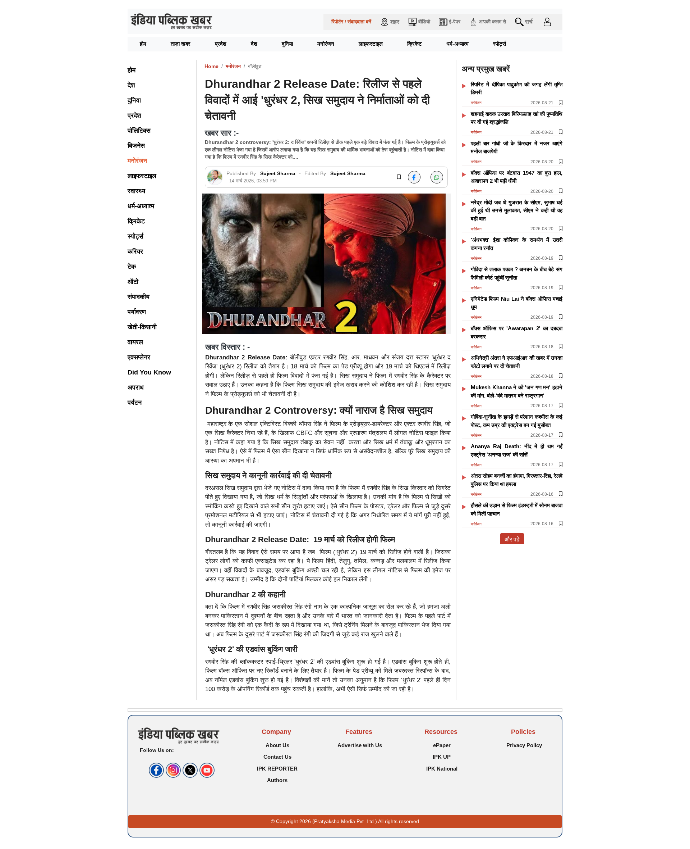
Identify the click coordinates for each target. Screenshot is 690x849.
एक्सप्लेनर (139, 357)
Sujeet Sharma (278, 173)
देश (254, 44)
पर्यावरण (137, 311)
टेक (132, 266)
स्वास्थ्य (136, 191)
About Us (277, 745)
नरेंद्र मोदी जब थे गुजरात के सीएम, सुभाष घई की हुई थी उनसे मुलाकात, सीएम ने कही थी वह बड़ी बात (516, 210)
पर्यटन (135, 402)
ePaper (442, 745)
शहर (394, 22)
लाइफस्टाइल (371, 44)
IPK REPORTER (277, 769)
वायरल (135, 342)
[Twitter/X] (189, 770)
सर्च (529, 22)
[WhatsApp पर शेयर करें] (437, 177)
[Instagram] (172, 770)
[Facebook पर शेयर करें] (414, 177)
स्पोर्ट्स (499, 44)
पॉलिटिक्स (139, 130)
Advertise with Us (359, 745)
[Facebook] (155, 770)
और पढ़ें (512, 539)
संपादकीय (139, 296)
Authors (277, 780)
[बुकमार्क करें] (399, 177)
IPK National (441, 769)
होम (143, 44)
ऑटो (133, 281)
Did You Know (149, 372)
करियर (135, 251)
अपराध (136, 387)
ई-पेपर (454, 21)
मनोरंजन (325, 44)
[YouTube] (206, 770)
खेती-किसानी (142, 327)
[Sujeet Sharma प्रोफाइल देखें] (215, 177)
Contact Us (277, 757)
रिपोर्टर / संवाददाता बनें (351, 21)
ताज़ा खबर (180, 44)
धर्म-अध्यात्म (457, 44)
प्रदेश (220, 44)
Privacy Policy (524, 745)
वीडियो (424, 21)
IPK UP (442, 757)
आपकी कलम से (492, 21)
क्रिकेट (414, 44)
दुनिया (287, 44)
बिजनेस (136, 145)
